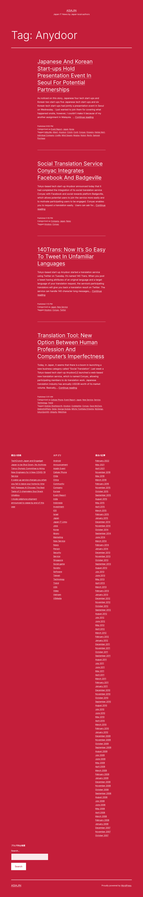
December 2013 (102, 552)
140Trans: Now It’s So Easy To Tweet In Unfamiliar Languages (71, 256)
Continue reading (84, 117)
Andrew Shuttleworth (53, 406)
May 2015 (99, 503)
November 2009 (103, 740)
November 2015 (102, 487)
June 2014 (100, 537)
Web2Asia (62, 412)
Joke (55, 526)
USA (55, 587)
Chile (55, 476)
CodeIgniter (76, 406)
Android (57, 461)
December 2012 (102, 598)
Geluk (54, 409)
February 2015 (102, 514)
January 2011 (101, 686)
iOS (55, 510)
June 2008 (100, 805)
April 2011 (99, 675)
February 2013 (102, 591)
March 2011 (100, 679)
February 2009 (102, 774)
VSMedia (57, 598)
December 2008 (102, 782)
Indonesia (57, 503)
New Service (62, 307)
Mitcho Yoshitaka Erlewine (83, 409)
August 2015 (101, 499)
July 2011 (99, 663)
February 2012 (102, 636)
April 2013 (100, 583)
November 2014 (102, 526)
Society (56, 568)
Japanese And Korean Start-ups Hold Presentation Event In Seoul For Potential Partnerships (65, 75)
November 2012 (102, 602)
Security (57, 552)
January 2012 (101, 640)
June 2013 (100, 575)
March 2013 (100, 587)
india (55, 499)
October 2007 (101, 835)
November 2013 (102, 556)
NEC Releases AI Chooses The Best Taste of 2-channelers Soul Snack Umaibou (28, 491)
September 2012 (103, 610)
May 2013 (99, 579)
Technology (42, 403)
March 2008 (101, 816)
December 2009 (102, 736)
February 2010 (102, 728)
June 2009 (100, 759)
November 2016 (102, 472)
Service (97, 400)
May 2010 (99, 717)
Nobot (83, 135)
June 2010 (100, 713)
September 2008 (103, 793)
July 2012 (99, 617)
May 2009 (100, 763)
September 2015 (103, 495)
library (56, 533)
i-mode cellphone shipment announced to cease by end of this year (27, 503)
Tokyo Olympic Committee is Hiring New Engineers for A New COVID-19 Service (28, 472)
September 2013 (103, 564)
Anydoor (62, 132)
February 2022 (102, 461)
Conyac (82, 132)
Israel (55, 514)
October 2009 (102, 743)
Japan (65, 129)
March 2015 (100, 510)
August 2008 (101, 797)
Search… (15, 851)
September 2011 (102, 656)
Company (55, 221)
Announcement (60, 464)
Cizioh (70, 132)
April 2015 (100, 507)
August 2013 (101, 568)
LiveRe (58, 135)
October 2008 (102, 789)
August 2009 (101, 751)
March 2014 (101, 541)
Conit (76, 132)
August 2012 (101, 614)
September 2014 (103, 533)
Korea (71, 129)
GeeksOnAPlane (44, 409)
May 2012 (99, 625)
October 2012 (101, 606)
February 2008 (102, 820)
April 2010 (100, 721)
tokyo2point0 (43, 412)
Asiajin (71, 10)
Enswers (90, 132)
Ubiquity (53, 412)
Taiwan (56, 575)
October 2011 (101, 652)
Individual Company (45, 135)
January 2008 (101, 824)
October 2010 (101, 698)
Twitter (63, 310)
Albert (55, 132)
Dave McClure (96, 406)
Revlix (89, 135)
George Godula (64, 409)
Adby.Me (48, 132)
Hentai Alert (100, 132)
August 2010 (101, 705)
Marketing (58, 537)
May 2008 (100, 808)
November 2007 (103, 831)
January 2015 (101, 518)
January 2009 (101, 778)
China (56, 480)
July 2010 (99, 709)
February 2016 (102, 484)
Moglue (76, 135)
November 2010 (102, 694)
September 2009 (103, 747)
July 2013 (99, 571)
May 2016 (99, 476)
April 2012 (100, 629)
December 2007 (102, 828)
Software (57, 571)
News (68, 221)
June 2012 (100, 621)
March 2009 (101, 770)
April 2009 (100, 766)
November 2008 (103, 786)
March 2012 (100, 633)
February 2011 (101, 682)
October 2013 (101, 560)
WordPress (126, 885)
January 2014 (101, 549)
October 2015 (101, 491)
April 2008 (100, 812)
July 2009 (100, 755)
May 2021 (99, 464)
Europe (56, 491)
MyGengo (99, 409)
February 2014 (102, 545)
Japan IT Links (60, 522)
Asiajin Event (59, 468)
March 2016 (100, 480)
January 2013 (101, 594)
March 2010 (100, 724)
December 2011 (102, 644)
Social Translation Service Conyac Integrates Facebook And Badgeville (70, 170)
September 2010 (103, 701)
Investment (58, 507)
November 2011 (102, 648)
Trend (50, 403)
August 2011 (101, 659)
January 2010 (101, 732)
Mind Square (67, 135)
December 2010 (102, 690)
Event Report (56, 129)
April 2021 (100, 468)
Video (56, 591)
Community (58, 484)
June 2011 (100, 667)
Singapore (58, 560)
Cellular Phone (57, 400)
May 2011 (99, 671)
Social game (59, 564)
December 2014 (102, 522)
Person (56, 549)
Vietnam (57, 594)
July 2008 (100, 801)
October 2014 (101, 529)
